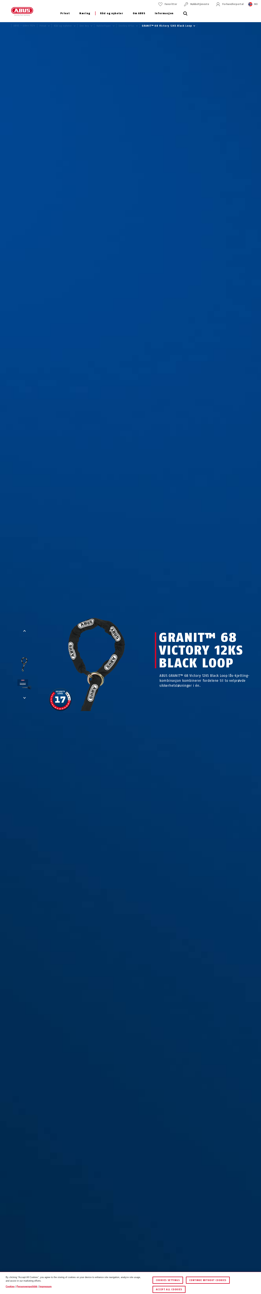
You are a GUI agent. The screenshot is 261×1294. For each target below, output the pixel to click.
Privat (65, 13)
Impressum (45, 1286)
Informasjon (164, 13)
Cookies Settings (168, 1280)
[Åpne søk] (185, 15)
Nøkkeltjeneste (199, 4)
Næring (84, 13)
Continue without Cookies (207, 1280)
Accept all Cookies (169, 1289)
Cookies (10, 1286)
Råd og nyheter (111, 13)
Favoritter (171, 4)
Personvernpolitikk (27, 1286)
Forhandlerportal (233, 4)
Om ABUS (139, 13)
